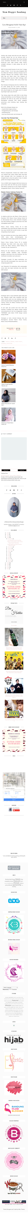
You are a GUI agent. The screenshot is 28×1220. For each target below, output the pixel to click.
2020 (8, 537)
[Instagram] (14, 5)
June (9, 554)
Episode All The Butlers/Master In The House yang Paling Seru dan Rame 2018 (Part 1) (14, 696)
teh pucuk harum (12, 1013)
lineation (13, 1005)
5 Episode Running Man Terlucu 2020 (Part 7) (14, 720)
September (10, 550)
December (10, 538)
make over (13, 1007)
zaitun (18, 1016)
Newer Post (6, 470)
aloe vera (15, 997)
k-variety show (10, 883)
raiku (20, 1010)
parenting (3, 343)
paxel (9, 1010)
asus (17, 997)
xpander (10, 1016)
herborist (10, 1002)
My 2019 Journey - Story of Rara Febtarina (11, 475)
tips (22, 885)
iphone (9, 1003)
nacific (14, 1008)
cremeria (16, 998)
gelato (23, 1000)
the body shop (18, 1013)
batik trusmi (21, 997)
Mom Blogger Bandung (14, 12)
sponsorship (9, 343)
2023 (8, 533)
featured (8, 341)
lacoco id (19, 1003)
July (9, 552)
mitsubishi (11, 1008)
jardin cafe (13, 1003)
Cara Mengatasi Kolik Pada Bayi (14, 540)
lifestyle (12, 341)
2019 (8, 563)
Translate (14, 989)
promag (13, 1010)
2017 (8, 565)
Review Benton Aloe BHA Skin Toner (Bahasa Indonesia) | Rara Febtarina (14, 648)
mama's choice (18, 341)
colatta (13, 998)
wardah (17, 1014)
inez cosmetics (19, 1002)
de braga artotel (21, 998)
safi (5, 1011)
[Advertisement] (14, 465)
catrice (10, 998)
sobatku (19, 1011)
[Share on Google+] (15, 338)
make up (21, 883)
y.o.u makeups (14, 1016)
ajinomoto (11, 997)
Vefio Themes (21, 1209)
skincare (10, 885)
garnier (20, 1000)
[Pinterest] (17, 5)
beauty (17, 879)
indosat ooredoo (14, 1002)
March (9, 558)
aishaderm (7, 997)
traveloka (13, 1014)
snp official (16, 1011)
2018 (8, 564)
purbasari (17, 1010)
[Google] (20, 5)
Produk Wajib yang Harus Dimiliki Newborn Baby (14, 545)
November (10, 547)
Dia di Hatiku (14, 625)
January (9, 561)
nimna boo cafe (18, 1008)
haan (6, 1002)
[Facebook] (7, 5)
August (9, 551)
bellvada (5, 998)
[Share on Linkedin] (12, 338)
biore (8, 998)
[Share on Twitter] (5, 338)
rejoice (22, 1010)
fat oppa (10, 1000)
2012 (8, 568)
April (9, 557)
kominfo (16, 1003)
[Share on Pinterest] (8, 338)
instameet (6, 1003)
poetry (6, 885)
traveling (14, 886)
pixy (11, 1010)
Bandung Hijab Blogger (10, 879)
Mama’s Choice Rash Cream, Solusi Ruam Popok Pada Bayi (15, 542)
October (10, 548)
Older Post (22, 470)
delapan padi (6, 1000)
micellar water (18, 1007)
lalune (22, 1003)
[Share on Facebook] (2, 338)
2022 (8, 534)
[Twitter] (10, 5)
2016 (8, 567)
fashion (11, 881)
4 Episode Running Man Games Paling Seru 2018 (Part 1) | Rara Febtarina (14, 672)
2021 (8, 536)
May (9, 555)
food (21, 881)
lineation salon (18, 1005)
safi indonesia (8, 1011)
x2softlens (20, 1014)
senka (12, 1011)
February (10, 560)
